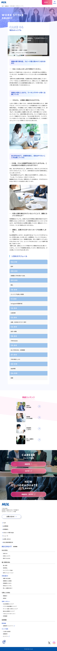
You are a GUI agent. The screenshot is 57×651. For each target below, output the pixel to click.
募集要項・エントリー (8, 625)
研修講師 (5, 616)
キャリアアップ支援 (7, 570)
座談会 (4, 598)
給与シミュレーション (8, 572)
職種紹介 (5, 595)
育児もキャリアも (7, 585)
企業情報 (5, 526)
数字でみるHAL (6, 558)
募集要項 (5, 633)
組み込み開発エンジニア (9, 611)
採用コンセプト (6, 556)
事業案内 (5, 529)
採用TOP (7, 6)
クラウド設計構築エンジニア (10, 606)
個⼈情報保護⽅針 (8, 542)
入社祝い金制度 (6, 631)
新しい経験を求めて (7, 588)
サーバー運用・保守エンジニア (10, 608)
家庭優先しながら (7, 583)
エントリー (5, 636)
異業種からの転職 (7, 581)
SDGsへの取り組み (8, 532)
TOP (3, 6)
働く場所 (5, 565)
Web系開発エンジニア (8, 604)
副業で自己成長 (6, 578)
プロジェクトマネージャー (9, 613)
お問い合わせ (7, 539)
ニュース (5, 536)
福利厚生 (5, 568)
